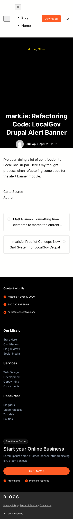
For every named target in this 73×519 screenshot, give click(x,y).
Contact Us (45, 505)
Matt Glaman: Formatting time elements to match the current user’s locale (36, 222)
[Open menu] (6, 19)
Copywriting (11, 381)
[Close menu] (18, 7)
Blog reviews (11, 349)
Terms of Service (29, 505)
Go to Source (13, 192)
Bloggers (9, 405)
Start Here (10, 339)
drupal (32, 49)
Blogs (11, 497)
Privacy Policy (10, 505)
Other (41, 49)
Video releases (12, 409)
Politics (8, 419)
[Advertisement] (36, 81)
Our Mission (11, 344)
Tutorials (8, 414)
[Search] (65, 19)
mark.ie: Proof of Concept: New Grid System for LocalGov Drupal (35, 244)
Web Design (11, 372)
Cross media (11, 386)
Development (12, 377)
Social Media (11, 353)
